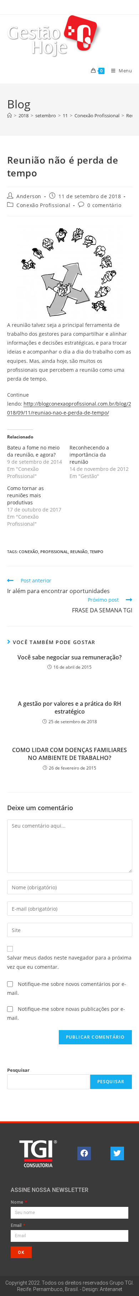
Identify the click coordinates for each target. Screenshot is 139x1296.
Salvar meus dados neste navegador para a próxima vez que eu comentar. (69, 962)
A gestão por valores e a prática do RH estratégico (69, 707)
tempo (96, 551)
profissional (54, 551)
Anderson (28, 196)
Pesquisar (18, 1070)
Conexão (28, 551)
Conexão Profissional (43, 205)
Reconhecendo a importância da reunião (89, 454)
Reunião (79, 551)
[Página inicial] (9, 115)
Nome (17, 1202)
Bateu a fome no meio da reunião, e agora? (33, 451)
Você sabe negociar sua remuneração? (69, 657)
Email (16, 1225)
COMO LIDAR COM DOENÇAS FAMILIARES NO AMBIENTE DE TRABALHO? (69, 754)
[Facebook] (84, 1153)
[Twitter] (117, 1153)
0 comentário (104, 205)
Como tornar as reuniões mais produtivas (25, 495)
